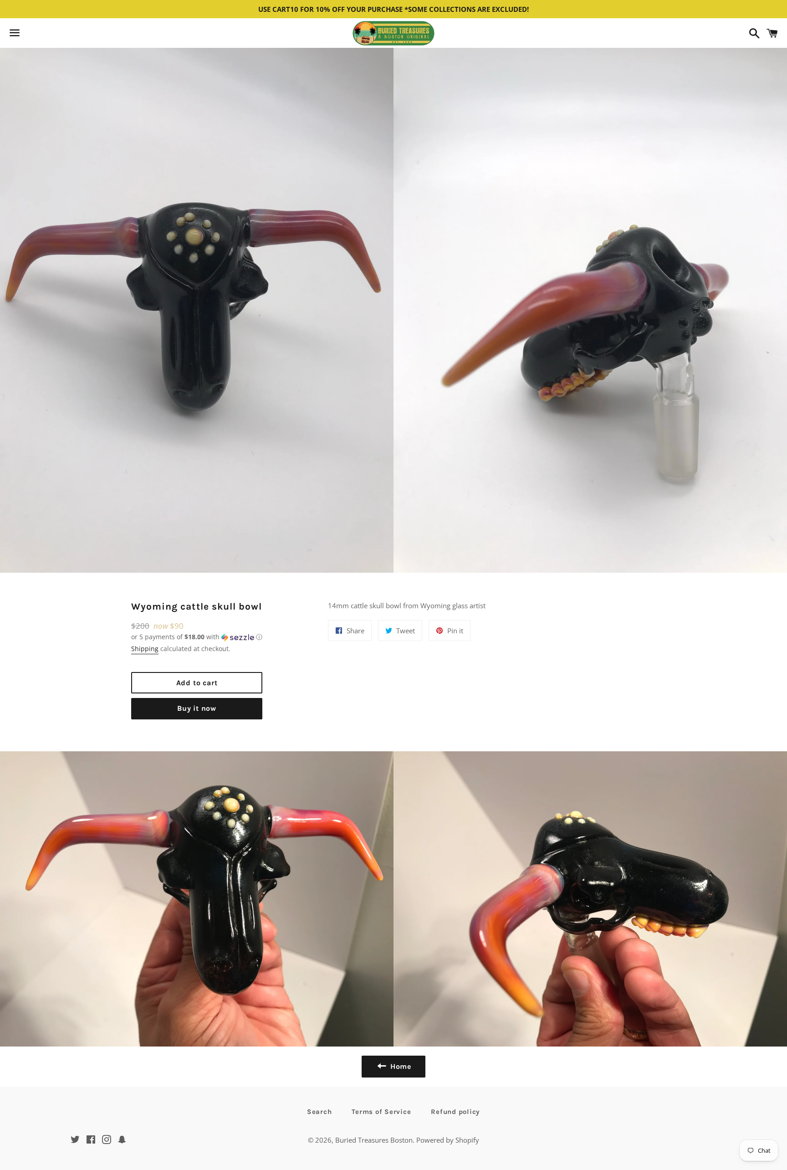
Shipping (144, 648)
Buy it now (196, 708)
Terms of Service (381, 1112)
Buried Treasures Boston (374, 1139)
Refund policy (455, 1112)
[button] (196, 636)
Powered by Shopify (447, 1139)
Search (319, 1112)
